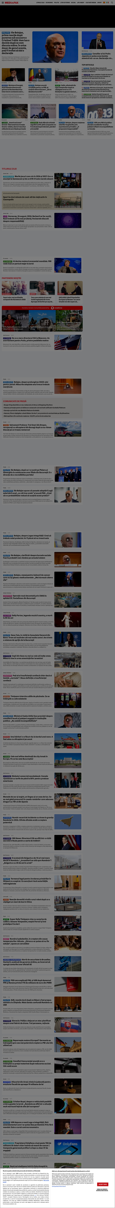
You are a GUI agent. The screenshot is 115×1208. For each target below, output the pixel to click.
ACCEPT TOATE (103, 1184)
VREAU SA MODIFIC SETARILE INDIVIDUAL (102, 1189)
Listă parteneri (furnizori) (59, 1186)
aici (35, 1195)
